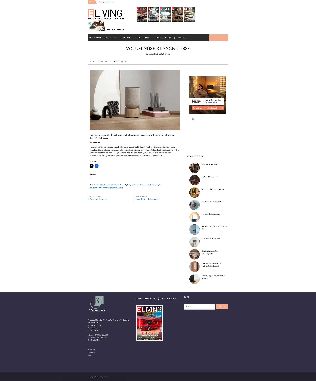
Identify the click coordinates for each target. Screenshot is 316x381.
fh (169, 54)
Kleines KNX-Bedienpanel (211, 239)
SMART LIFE (110, 38)
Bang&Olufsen (133, 185)
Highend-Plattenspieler (210, 177)
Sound (120, 188)
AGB (89, 355)
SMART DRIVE (125, 38)
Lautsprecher (102, 188)
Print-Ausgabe (163, 38)
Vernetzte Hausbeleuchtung (211, 214)
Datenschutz (92, 352)
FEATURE (101, 185)
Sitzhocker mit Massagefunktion (213, 202)
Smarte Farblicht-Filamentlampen (213, 189)
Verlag (182, 38)
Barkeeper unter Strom (210, 164)
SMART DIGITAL (142, 38)
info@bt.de (97, 340)
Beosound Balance (147, 185)
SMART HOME (95, 38)
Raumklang (112, 188)
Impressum (91, 350)
